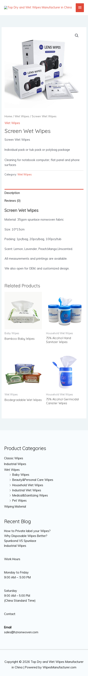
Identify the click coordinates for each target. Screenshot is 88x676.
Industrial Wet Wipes (26, 490)
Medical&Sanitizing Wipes (30, 495)
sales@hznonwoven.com (21, 632)
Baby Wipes (20, 475)
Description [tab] (12, 193)
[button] (76, 35)
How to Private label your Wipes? (27, 531)
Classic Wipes (13, 458)
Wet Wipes (22, 116)
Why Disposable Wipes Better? (25, 536)
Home (8, 116)
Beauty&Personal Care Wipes (32, 480)
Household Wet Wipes (27, 485)
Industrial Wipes (15, 464)
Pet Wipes (19, 500)
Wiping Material (15, 506)
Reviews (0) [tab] (13, 201)
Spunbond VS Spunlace (20, 541)
